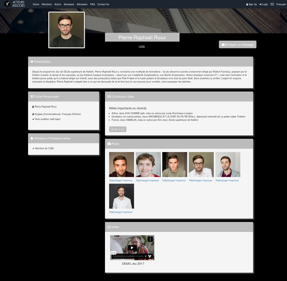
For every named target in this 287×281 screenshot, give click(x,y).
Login (265, 4)
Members (47, 4)
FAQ (92, 4)
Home (36, 4)
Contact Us (103, 4)
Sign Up (252, 4)
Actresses (69, 4)
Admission (82, 4)
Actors (57, 4)
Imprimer (128, 180)
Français (281, 4)
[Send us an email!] (272, 4)
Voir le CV (118, 129)
